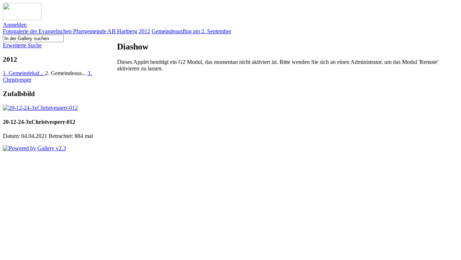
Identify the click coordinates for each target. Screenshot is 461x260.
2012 (144, 31)
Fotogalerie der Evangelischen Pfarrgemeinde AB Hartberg (70, 31)
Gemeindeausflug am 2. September (191, 31)
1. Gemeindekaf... (24, 73)
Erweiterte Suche (22, 45)
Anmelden (15, 25)
